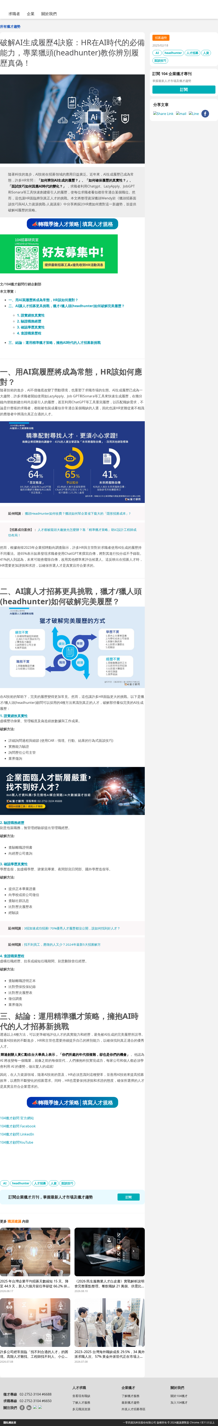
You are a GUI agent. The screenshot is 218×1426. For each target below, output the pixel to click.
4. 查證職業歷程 (29, 333)
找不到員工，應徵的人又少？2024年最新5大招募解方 (62, 944)
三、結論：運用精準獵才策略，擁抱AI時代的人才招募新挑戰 (55, 342)
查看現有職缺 (81, 1396)
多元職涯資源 (81, 1409)
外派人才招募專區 (133, 1409)
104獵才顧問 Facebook (18, 1126)
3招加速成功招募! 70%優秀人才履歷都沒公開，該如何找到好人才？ (72, 928)
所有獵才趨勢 (10, 26)
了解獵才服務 (130, 1396)
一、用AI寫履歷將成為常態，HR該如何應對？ (43, 300)
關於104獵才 (179, 1396)
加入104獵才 (179, 1402)
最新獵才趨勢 (130, 1402)
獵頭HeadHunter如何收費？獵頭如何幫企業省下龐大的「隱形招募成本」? (78, 513)
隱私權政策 (9, 1422)
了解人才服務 (81, 1402)
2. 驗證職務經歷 (29, 321)
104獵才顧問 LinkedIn (17, 1134)
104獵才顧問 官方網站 (17, 1118)
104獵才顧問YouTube (16, 1142)
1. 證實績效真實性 (31, 315)
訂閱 (184, 89)
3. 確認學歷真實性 (31, 327)
